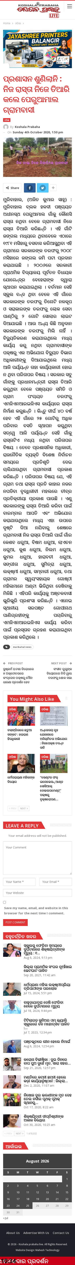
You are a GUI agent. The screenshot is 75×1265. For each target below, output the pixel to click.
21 (57, 1199)
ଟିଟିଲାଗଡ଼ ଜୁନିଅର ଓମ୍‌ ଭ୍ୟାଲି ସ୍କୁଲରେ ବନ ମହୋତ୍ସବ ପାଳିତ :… (47, 1024)
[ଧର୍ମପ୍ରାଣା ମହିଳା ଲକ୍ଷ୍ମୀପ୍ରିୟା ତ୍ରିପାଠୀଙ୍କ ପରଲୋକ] (12, 989)
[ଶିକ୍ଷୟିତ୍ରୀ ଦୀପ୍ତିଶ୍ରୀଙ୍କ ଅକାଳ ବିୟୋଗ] (12, 1121)
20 (47, 1199)
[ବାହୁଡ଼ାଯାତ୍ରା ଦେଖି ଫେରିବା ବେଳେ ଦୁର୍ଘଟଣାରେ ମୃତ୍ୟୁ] (12, 1007)
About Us (13, 1233)
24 (17, 1205)
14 (57, 1192)
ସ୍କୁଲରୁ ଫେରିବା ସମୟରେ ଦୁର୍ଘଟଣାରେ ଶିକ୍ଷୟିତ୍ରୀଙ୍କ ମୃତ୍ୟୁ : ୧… (44, 949)
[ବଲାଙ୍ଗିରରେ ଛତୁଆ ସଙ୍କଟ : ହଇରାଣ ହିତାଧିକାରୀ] (21, 716)
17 (17, 1199)
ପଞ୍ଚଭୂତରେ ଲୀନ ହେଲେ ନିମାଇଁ (47, 1041)
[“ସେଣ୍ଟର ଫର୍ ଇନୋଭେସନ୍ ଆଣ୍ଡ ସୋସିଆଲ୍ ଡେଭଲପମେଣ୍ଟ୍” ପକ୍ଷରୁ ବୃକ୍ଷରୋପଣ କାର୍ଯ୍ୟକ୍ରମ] (54, 763)
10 (17, 1192)
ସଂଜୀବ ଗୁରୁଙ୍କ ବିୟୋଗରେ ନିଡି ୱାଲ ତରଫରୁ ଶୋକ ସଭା (59, 673)
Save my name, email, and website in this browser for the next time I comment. (36, 910)
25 (27, 1205)
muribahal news (22, 647)
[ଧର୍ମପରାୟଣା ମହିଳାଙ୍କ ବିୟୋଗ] (21, 763)
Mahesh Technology (47, 1250)
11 (27, 1192)
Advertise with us (36, 1233)
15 (66, 1192)
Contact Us (61, 1233)
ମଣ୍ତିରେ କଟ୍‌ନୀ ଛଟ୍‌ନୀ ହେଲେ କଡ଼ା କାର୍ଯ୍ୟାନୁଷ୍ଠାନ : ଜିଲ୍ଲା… (46, 1079)
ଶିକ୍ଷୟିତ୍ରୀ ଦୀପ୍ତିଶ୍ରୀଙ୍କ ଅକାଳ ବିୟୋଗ (44, 1118)
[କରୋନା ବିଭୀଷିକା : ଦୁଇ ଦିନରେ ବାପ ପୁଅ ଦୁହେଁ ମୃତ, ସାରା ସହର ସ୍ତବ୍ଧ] (12, 1064)
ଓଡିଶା (6, 120)
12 (37, 1192)
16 (8, 1199)
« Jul (5, 1218)
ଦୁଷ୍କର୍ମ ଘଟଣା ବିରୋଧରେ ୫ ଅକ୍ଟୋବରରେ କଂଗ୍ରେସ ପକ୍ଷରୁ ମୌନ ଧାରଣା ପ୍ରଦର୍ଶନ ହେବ (18, 675)
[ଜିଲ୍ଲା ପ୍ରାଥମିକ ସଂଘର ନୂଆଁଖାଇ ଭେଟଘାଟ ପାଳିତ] (12, 971)
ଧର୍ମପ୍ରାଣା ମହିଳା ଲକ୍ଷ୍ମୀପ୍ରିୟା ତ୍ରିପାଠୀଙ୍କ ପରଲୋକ (47, 986)
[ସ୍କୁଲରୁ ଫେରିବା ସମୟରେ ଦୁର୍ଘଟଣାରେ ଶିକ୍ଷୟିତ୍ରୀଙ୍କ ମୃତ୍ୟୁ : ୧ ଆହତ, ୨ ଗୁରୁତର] (12, 950)
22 (66, 1199)
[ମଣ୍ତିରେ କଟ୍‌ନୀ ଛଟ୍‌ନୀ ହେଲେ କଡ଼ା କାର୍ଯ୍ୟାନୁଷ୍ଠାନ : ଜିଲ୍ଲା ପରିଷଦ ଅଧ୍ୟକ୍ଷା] (12, 1082)
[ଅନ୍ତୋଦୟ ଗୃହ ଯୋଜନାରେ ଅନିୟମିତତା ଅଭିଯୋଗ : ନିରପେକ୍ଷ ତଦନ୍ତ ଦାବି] (54, 716)
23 (8, 1205)
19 (37, 1199)
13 (47, 1192)
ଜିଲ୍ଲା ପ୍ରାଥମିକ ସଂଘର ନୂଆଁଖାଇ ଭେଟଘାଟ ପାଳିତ (48, 968)
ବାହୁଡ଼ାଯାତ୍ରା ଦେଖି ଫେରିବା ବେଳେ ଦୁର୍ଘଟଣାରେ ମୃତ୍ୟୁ (43, 1004)
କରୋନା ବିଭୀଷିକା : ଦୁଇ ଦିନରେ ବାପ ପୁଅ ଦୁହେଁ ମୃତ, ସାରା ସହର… (47, 1061)
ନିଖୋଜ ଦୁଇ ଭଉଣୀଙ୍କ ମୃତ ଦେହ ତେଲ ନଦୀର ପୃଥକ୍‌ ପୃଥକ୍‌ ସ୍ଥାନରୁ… (48, 1098)
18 (27, 1199)
